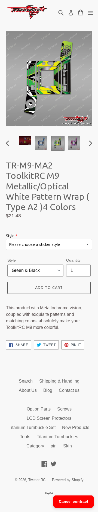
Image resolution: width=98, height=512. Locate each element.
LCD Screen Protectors (49, 418)
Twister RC (36, 480)
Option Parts (39, 409)
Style (11, 260)
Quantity (73, 260)
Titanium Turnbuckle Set (32, 427)
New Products (75, 427)
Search (26, 381)
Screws (64, 409)
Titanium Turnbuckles (57, 436)
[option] (25, 140)
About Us (28, 390)
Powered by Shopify (68, 480)
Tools (25, 436)
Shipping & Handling (59, 381)
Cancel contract (73, 501)
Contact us (69, 390)
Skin (67, 446)
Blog (47, 390)
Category (35, 446)
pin (54, 446)
